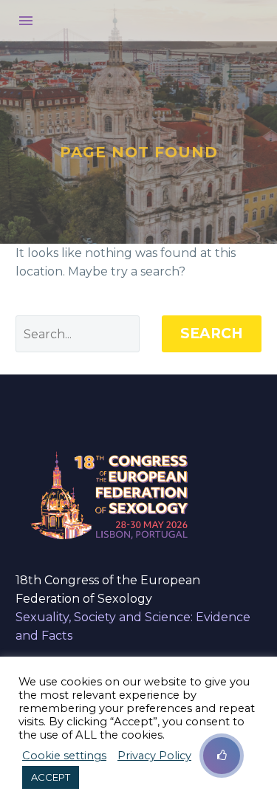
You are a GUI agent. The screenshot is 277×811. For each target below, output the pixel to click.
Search (211, 333)
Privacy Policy (154, 755)
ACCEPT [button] (50, 777)
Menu (26, 21)
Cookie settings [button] (64, 755)
